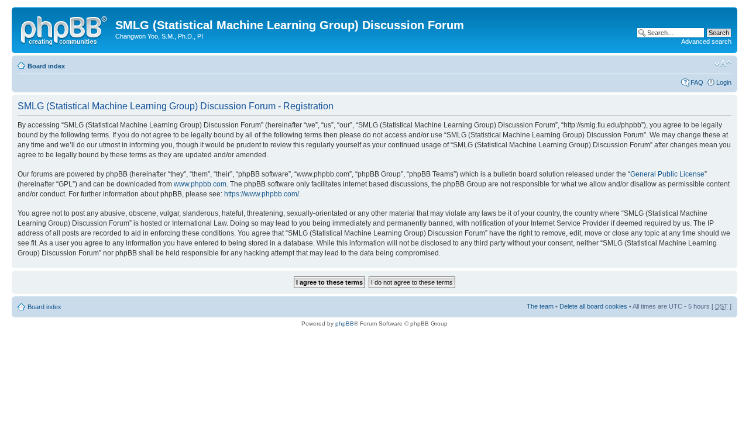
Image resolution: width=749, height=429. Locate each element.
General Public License (667, 174)
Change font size (722, 63)
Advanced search (706, 41)
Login (723, 82)
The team (540, 306)
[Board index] (65, 28)
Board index (46, 66)
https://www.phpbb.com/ (261, 194)
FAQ (696, 82)
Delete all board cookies (593, 306)
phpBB (344, 323)
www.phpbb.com (200, 184)
